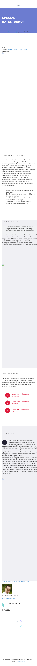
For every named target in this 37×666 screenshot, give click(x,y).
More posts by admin (8, 598)
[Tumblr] (12, 583)
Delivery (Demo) (13, 49)
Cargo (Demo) (6, 581)
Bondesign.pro (21, 661)
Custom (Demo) (16, 581)
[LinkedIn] (15, 583)
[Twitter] (6, 583)
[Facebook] (3, 583)
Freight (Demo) (23, 49)
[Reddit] (18, 583)
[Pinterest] (9, 583)
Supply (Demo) (25, 581)
